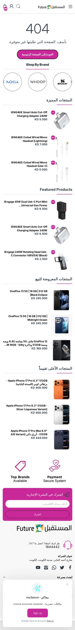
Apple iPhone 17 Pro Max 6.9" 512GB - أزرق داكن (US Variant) (29, 432)
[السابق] (3, 82)
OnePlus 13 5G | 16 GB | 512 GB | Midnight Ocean (27, 318)
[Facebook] (70, 567)
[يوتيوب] (38, 567)
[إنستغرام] (46, 567)
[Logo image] (62, 82)
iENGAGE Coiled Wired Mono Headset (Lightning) (29, 139)
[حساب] (11, 6)
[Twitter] (62, 567)
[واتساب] (54, 567)
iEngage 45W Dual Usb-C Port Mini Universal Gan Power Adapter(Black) (25, 203)
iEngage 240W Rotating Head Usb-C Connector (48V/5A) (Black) (25, 253)
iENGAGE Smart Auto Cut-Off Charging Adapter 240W (29, 114)
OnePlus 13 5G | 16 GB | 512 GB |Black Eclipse (28, 293)
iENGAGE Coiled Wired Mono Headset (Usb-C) (29, 164)
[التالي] (71, 82)
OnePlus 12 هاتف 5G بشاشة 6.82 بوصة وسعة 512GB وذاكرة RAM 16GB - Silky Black (25, 343)
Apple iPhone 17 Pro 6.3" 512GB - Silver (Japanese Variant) (26, 407)
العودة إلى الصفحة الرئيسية (37, 54)
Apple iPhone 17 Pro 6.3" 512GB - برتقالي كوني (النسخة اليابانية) (26, 382)
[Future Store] (51, 9)
